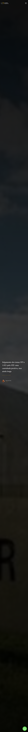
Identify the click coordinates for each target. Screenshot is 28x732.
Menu (25, 3)
